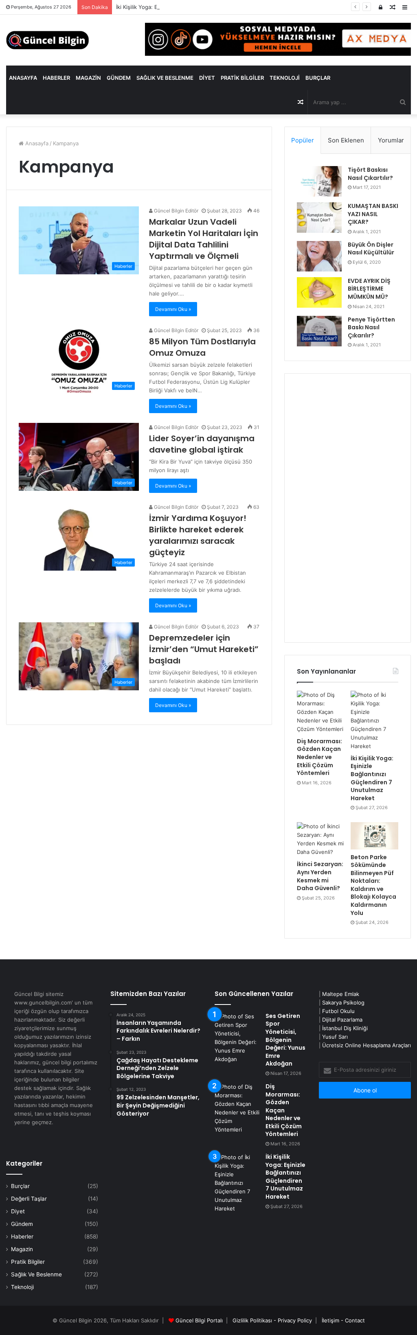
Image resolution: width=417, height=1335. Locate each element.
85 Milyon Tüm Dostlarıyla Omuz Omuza (202, 347)
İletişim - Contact (343, 1320)
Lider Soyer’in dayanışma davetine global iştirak (202, 444)
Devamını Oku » (173, 309)
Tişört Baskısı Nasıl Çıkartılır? (370, 174)
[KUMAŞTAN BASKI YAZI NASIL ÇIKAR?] (319, 217)
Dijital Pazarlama (342, 1019)
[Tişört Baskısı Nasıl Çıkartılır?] (319, 181)
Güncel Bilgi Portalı (199, 1320)
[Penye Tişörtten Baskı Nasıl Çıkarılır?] (319, 331)
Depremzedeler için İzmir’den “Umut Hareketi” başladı (204, 649)
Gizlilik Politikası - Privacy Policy (272, 1320)
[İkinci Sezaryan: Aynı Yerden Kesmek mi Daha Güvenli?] (321, 839)
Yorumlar (391, 140)
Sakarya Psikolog (343, 1002)
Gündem (119, 77)
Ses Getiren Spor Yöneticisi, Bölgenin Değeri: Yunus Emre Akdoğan (285, 1040)
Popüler (302, 140)
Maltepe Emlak (340, 994)
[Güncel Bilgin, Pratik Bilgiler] (47, 40)
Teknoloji (285, 77)
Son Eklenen (346, 140)
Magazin (88, 77)
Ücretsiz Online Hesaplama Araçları (366, 1045)
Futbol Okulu (338, 1011)
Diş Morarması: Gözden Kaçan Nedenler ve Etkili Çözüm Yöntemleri (319, 757)
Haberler (56, 77)
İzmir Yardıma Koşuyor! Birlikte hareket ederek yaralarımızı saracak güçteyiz (197, 535)
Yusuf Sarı (335, 1036)
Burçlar (317, 77)
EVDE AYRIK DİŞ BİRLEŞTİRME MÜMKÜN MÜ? (369, 289)
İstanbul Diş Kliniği (345, 1028)
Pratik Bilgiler (242, 77)
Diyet (207, 77)
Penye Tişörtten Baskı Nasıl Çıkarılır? (371, 327)
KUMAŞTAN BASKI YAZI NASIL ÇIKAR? (373, 214)
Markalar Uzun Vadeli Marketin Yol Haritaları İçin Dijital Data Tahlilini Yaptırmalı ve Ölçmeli (203, 239)
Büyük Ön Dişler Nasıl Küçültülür (371, 249)
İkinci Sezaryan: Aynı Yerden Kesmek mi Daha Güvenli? (320, 876)
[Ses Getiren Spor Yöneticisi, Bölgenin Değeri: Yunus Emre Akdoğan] (237, 1038)
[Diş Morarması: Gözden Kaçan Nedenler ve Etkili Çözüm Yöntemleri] (321, 712)
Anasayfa (23, 77)
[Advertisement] (347, 508)
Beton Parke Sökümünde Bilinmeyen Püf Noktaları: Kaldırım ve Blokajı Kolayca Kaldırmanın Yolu (373, 885)
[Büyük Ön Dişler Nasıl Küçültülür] (319, 256)
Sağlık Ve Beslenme (164, 77)
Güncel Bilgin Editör (175, 211)
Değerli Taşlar (29, 1198)
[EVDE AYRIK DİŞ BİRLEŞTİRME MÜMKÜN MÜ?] (319, 292)
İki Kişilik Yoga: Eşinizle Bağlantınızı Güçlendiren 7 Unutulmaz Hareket (204, 7)
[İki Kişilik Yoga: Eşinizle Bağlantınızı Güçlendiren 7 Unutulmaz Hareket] (374, 721)
